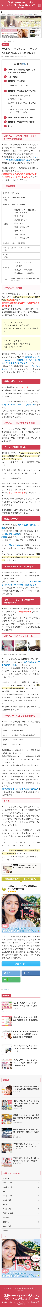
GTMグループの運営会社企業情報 (22, 122)
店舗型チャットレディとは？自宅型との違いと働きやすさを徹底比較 (26, 1117)
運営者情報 (18, 1288)
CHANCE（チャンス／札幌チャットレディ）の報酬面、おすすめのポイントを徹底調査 (25, 1034)
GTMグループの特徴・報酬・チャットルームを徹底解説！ (22, 71)
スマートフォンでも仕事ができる (23, 104)
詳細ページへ (21, 964)
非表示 (24, 64)
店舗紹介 (6, 989)
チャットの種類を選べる (20, 95)
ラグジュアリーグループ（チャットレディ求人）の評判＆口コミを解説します (25, 1063)
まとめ (10, 126)
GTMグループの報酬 (16, 81)
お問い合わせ (27, 1288)
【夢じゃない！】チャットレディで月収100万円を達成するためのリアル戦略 (26, 1103)
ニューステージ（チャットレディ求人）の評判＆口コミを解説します (25, 1048)
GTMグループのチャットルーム (21, 117)
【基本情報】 (13, 77)
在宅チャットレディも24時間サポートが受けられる (23, 110)
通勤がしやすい (16, 99)
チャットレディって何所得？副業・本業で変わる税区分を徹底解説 (26, 1132)
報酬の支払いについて (19, 85)
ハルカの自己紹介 (8, 1288)
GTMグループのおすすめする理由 (22, 91)
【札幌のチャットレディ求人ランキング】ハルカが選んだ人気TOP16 (21, 5)
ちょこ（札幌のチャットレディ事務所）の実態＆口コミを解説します (25, 1005)
